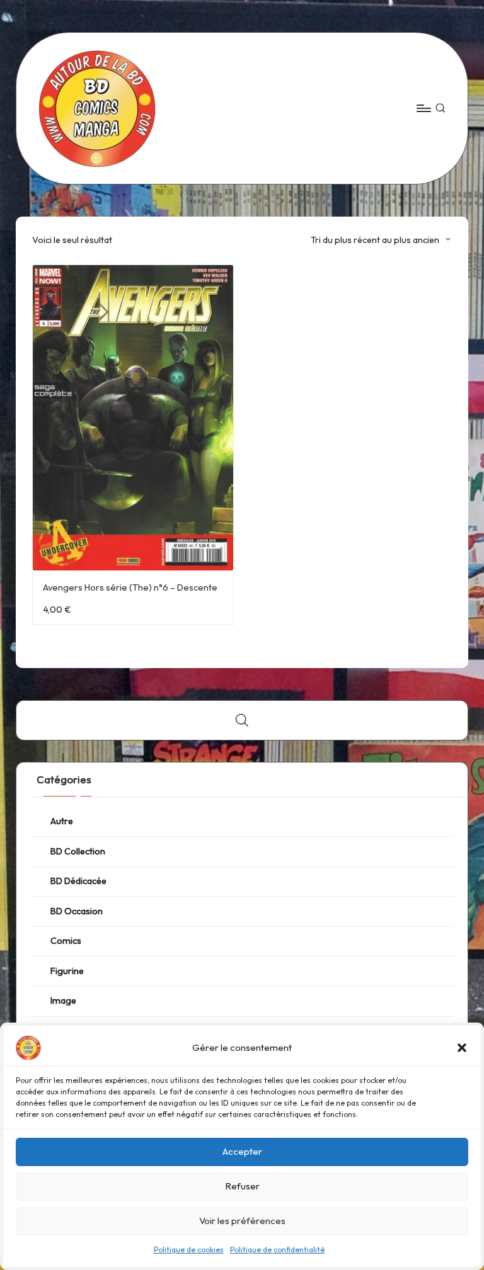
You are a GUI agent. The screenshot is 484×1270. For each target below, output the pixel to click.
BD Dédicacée (78, 881)
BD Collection (77, 851)
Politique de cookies (189, 1249)
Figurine (67, 971)
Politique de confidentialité (277, 1249)
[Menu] (423, 108)
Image (63, 1000)
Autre (61, 821)
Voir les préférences (242, 1221)
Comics (65, 940)
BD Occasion (76, 911)
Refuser (242, 1186)
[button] (462, 1047)
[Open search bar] (242, 720)
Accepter (242, 1151)
